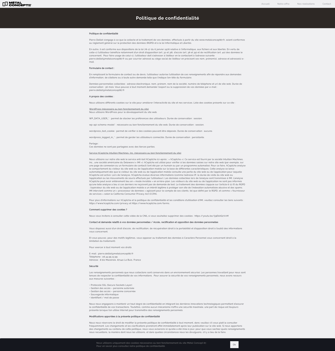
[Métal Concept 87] (17, 4)
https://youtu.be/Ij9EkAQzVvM (212, 216)
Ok (234, 344)
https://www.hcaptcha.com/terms (150, 203)
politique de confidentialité (150, 346)
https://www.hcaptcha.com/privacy (109, 203)
